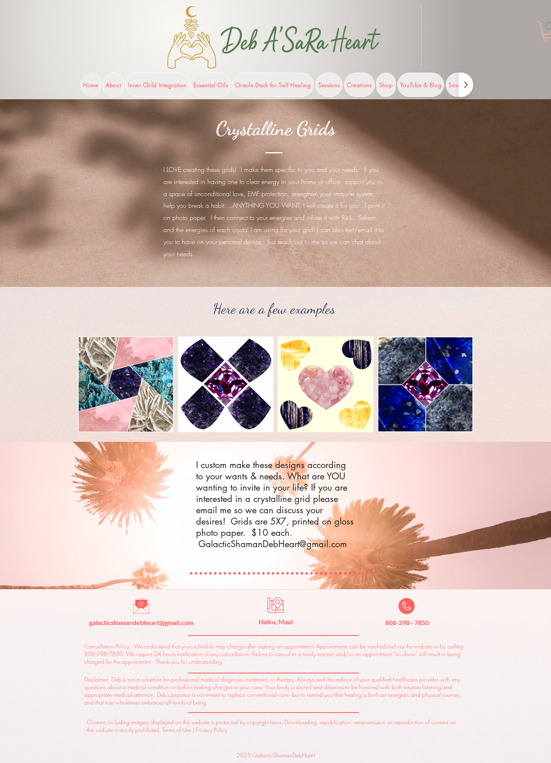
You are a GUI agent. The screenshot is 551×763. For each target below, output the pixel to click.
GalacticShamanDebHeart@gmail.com (272, 544)
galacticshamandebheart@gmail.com (141, 622)
